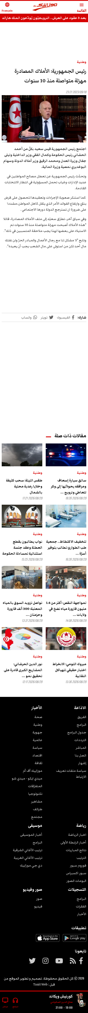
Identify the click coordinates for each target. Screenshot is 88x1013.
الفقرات (81, 906)
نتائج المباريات (76, 850)
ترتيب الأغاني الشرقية (27, 850)
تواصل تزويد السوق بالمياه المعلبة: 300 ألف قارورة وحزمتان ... (22, 608)
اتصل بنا (80, 755)
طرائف (37, 809)
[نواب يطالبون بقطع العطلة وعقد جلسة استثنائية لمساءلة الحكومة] (22, 516)
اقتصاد (37, 755)
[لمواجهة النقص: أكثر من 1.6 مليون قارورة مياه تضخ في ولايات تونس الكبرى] (66, 577)
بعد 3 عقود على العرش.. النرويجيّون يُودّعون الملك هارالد (44, 17)
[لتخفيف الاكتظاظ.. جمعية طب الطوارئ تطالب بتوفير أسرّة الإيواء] (66, 516)
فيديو (38, 906)
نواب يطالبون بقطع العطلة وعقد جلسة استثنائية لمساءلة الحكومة (22, 547)
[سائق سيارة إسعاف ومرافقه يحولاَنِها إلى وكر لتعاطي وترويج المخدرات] (66, 454)
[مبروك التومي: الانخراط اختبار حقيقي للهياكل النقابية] (66, 638)
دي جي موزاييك (31, 865)
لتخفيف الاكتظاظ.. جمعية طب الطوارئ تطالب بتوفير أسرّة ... (66, 547)
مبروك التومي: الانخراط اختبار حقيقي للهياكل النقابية (69, 670)
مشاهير (36, 801)
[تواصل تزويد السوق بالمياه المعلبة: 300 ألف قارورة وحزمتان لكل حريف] (22, 577)
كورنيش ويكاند (61, 996)
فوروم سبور (78, 865)
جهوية (37, 732)
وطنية (81, 61)
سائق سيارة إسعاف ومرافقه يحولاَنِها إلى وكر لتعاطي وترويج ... (68, 486)
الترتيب (81, 857)
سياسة (37, 747)
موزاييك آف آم (32, 770)
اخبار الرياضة (77, 834)
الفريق (81, 716)
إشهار (82, 763)
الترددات (80, 740)
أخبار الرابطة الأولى (73, 842)
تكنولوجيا (35, 793)
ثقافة (38, 763)
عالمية (37, 740)
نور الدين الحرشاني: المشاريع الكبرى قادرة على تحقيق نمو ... (23, 670)
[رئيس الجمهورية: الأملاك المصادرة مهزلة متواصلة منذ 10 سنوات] (44, 119)
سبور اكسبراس (76, 873)
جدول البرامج (76, 732)
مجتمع (36, 816)
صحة (38, 716)
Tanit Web (40, 984)
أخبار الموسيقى (31, 834)
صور (39, 898)
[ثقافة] (81, 1000)
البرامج (81, 724)
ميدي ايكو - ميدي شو (27, 778)
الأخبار (81, 914)
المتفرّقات (35, 786)
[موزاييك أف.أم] (45, 7)
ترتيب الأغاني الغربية (28, 857)
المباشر (81, 747)
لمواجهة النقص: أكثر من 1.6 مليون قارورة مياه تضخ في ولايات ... (66, 608)
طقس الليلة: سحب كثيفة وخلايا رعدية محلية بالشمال (24, 486)
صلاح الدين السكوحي (61, 1002)
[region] (44, 39)
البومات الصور (76, 880)
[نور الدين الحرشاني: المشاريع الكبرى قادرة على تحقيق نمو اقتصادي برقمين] (22, 638)
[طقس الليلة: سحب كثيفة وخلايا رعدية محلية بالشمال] (22, 454)
